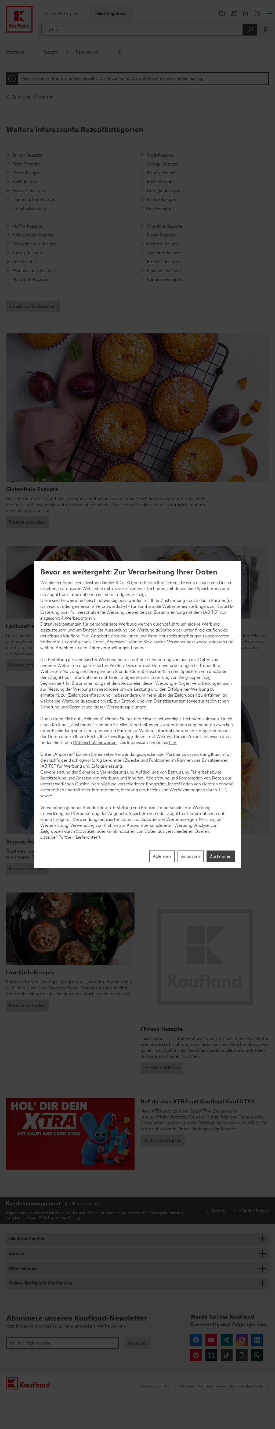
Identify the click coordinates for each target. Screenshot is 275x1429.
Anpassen (190, 856)
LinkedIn (257, 1340)
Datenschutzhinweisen (95, 742)
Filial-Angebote (110, 13)
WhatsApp (257, 1355)
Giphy (242, 1355)
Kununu (211, 1355)
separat (53, 606)
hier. (173, 742)
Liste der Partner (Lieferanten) (70, 837)
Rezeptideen (88, 52)
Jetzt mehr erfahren (162, 1140)
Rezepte (50, 52)
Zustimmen (220, 856)
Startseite (15, 52)
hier (199, 78)
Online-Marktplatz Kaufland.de (40, 1283)
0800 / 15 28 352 (85, 1203)
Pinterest (196, 1355)
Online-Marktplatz (62, 13)
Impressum (150, 1386)
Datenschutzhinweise (178, 1386)
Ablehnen (162, 856)
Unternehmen (22, 1268)
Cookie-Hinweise (212, 1386)
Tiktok (227, 1355)
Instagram (242, 1340)
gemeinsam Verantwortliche (99, 606)
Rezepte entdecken (27, 522)
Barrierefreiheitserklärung (249, 1386)
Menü (269, 13)
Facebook (196, 1340)
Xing (227, 1340)
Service (16, 1253)
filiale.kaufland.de (27, 1238)
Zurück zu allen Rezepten (33, 306)
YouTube (211, 1340)
